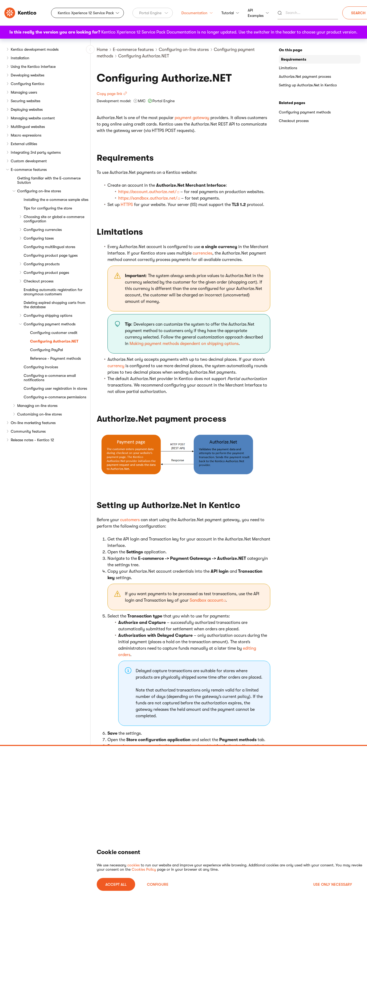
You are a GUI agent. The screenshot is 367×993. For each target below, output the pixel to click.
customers (130, 519)
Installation (20, 58)
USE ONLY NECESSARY (332, 884)
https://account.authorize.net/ (147, 191)
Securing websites (25, 101)
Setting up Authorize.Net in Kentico (308, 85)
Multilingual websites (28, 126)
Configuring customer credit (53, 332)
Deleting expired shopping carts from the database (54, 304)
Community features (28, 431)
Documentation (194, 13)
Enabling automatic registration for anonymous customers (53, 292)
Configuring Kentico (27, 84)
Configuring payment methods (49, 324)
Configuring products (42, 264)
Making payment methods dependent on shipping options (184, 343)
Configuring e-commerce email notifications (50, 377)
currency (115, 365)
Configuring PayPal (46, 350)
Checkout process (38, 281)
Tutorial (227, 13)
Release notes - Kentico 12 (32, 440)
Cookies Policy (144, 869)
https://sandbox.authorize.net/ (147, 198)
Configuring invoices (41, 367)
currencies (202, 253)
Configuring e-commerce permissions (55, 397)
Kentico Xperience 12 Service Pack (86, 13)
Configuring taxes (39, 238)
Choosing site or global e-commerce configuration (54, 219)
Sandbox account (206, 600)
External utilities (24, 144)
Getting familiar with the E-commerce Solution (49, 180)
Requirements (293, 59)
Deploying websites (27, 109)
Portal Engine (150, 13)
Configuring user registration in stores (55, 388)
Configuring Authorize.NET (54, 341)
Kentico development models (35, 49)
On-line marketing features (33, 423)
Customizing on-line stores (39, 414)
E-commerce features (29, 169)
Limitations (288, 68)
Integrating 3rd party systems (36, 152)
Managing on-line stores (37, 405)
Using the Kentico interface (33, 66)
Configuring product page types (51, 255)
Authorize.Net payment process (305, 76)
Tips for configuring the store (48, 208)
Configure (157, 884)
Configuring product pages (46, 272)
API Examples (256, 13)
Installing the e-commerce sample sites (56, 199)
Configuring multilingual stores (49, 247)
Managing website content (33, 118)
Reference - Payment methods (55, 358)
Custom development (29, 161)
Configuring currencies (43, 229)
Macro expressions (26, 135)
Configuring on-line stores (39, 191)
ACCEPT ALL (116, 884)
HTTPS (127, 204)
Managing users (24, 92)
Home (102, 49)
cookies (133, 865)
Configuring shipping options (48, 315)
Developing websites (27, 75)
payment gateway (192, 117)
